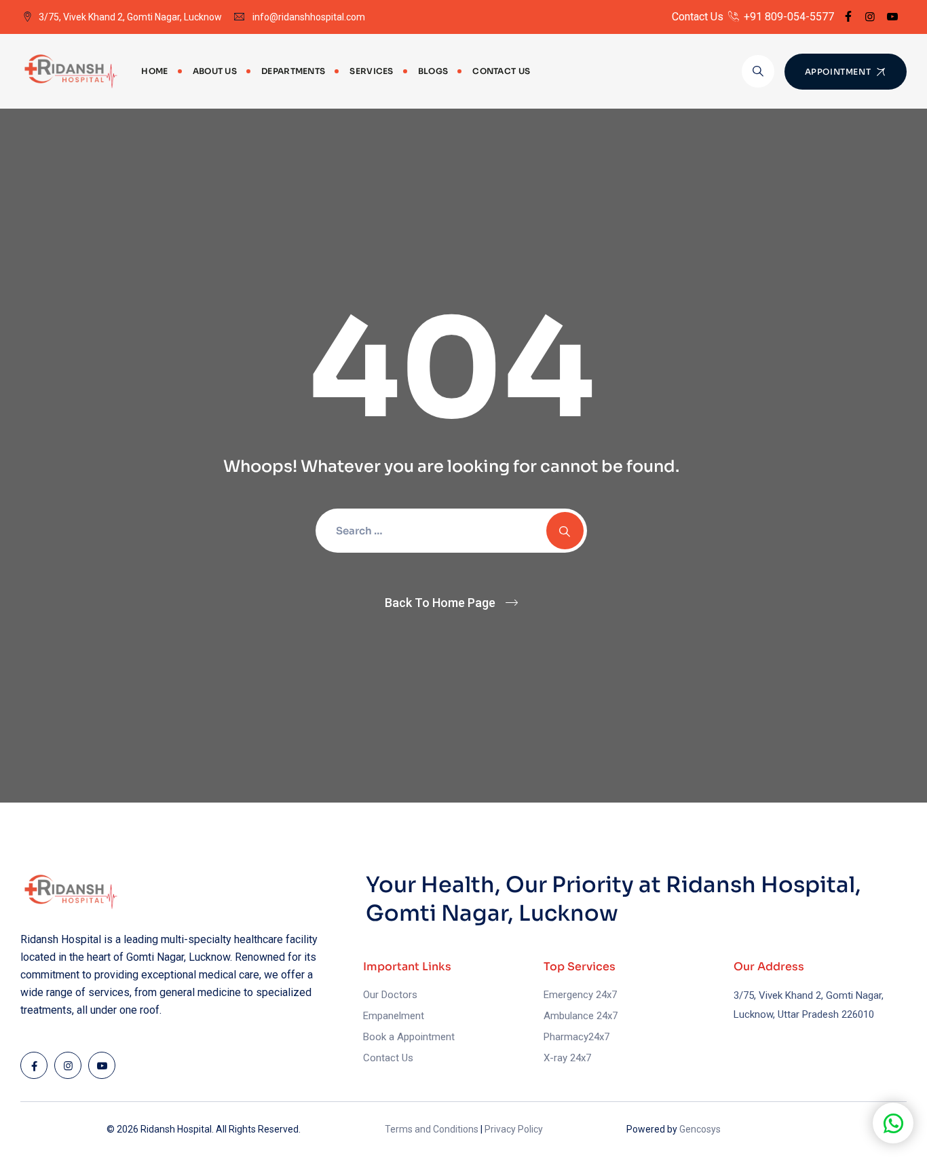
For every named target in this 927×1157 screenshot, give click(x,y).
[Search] (758, 71)
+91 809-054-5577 (787, 16)
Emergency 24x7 (580, 995)
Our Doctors (390, 995)
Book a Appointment (409, 1037)
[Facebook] (848, 16)
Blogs (433, 71)
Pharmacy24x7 (576, 1037)
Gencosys (700, 1129)
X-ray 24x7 (567, 1058)
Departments (293, 71)
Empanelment (393, 1016)
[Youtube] (892, 16)
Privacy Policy (514, 1129)
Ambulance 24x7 (581, 1016)
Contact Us (501, 71)
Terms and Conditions (431, 1129)
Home (154, 71)
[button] (893, 1123)
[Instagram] (870, 16)
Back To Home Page (440, 602)
